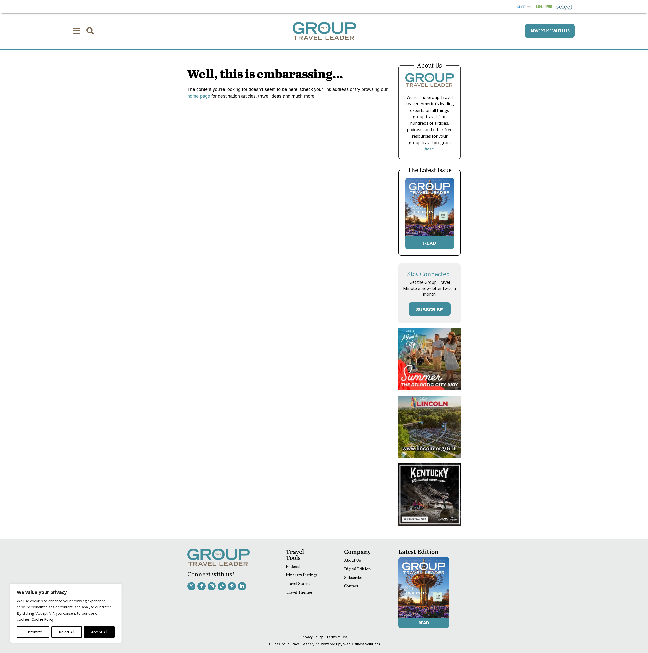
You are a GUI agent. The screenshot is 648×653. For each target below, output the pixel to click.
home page (198, 96)
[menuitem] (76, 30)
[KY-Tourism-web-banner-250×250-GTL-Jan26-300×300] (429, 524)
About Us (352, 560)
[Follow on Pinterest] (232, 586)
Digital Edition (357, 568)
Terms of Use (337, 637)
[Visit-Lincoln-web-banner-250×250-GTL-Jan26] (429, 456)
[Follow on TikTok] (222, 586)
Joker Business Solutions (360, 644)
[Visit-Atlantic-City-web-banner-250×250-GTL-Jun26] (429, 388)
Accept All (99, 631)
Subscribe (353, 577)
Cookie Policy (43, 619)
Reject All (66, 631)
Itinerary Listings (301, 574)
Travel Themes (299, 592)
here (429, 149)
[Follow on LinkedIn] (242, 586)
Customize (33, 631)
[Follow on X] (191, 586)
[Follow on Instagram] (212, 586)
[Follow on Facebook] (201, 586)
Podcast (293, 566)
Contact (351, 586)
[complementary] (66, 613)
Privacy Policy (312, 637)
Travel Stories (298, 583)
